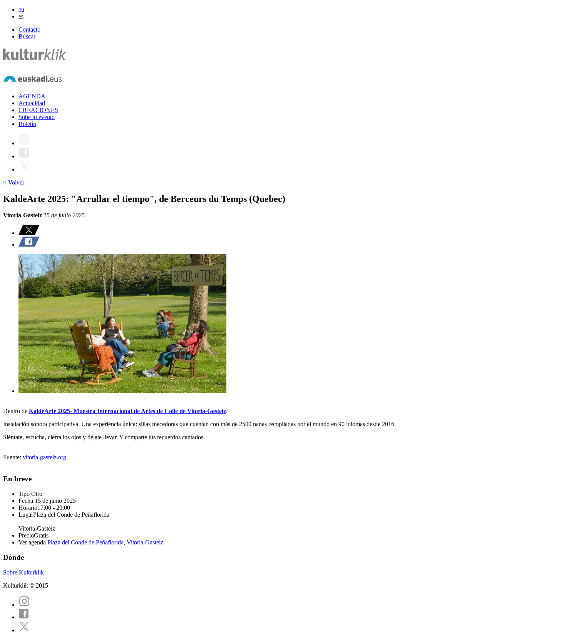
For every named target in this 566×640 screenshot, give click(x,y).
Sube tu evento (36, 117)
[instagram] (24, 604)
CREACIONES (38, 110)
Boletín (27, 124)
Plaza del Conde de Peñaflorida (85, 542)
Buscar (26, 36)
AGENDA (31, 96)
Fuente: (13, 457)
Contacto (29, 29)
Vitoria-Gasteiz (145, 542)
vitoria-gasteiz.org (44, 457)
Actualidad (31, 103)
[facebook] (23, 617)
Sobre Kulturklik (23, 572)
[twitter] (24, 630)
